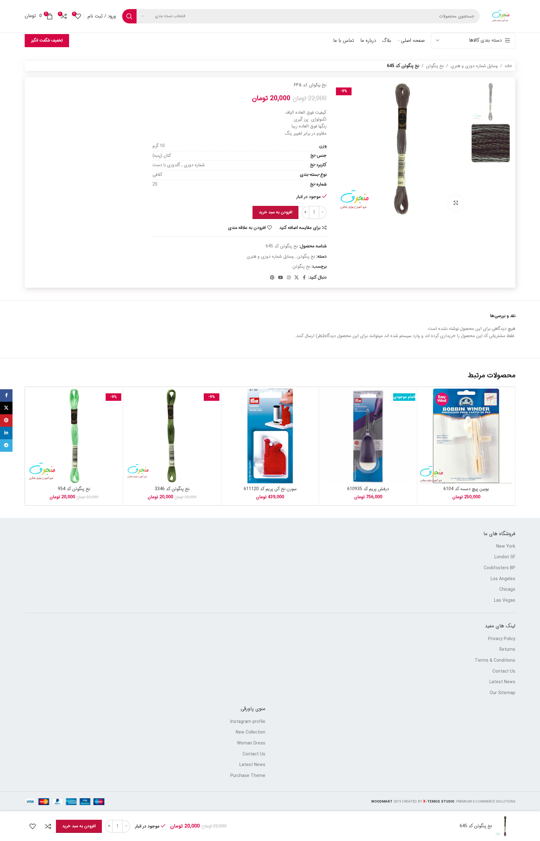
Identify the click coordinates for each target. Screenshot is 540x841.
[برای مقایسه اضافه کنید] (48, 826)
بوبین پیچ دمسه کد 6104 (466, 488)
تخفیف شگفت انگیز (47, 40)
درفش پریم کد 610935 (368, 488)
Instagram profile (247, 722)
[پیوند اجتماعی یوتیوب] (280, 277)
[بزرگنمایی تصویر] (456, 203)
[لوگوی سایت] (500, 16)
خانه (508, 65)
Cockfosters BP (499, 568)
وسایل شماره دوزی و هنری (474, 65)
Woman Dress (251, 743)
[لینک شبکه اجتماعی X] (296, 277)
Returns (507, 650)
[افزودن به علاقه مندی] (32, 826)
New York (505, 547)
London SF (504, 557)
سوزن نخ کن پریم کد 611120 (270, 488)
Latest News (502, 682)
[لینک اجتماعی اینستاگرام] (288, 277)
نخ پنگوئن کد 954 (74, 488)
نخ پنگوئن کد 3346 (172, 488)
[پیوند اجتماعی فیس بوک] (304, 277)
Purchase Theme (247, 776)
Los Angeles (503, 579)
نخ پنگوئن (435, 65)
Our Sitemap (502, 693)
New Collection (250, 732)
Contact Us (503, 672)
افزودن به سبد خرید (275, 212)
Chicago (507, 590)
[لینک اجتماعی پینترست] (272, 277)
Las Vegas (504, 601)
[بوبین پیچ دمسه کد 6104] (466, 436)
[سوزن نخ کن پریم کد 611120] (270, 436)
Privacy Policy (501, 639)
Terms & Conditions (495, 661)
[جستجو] (129, 16)
